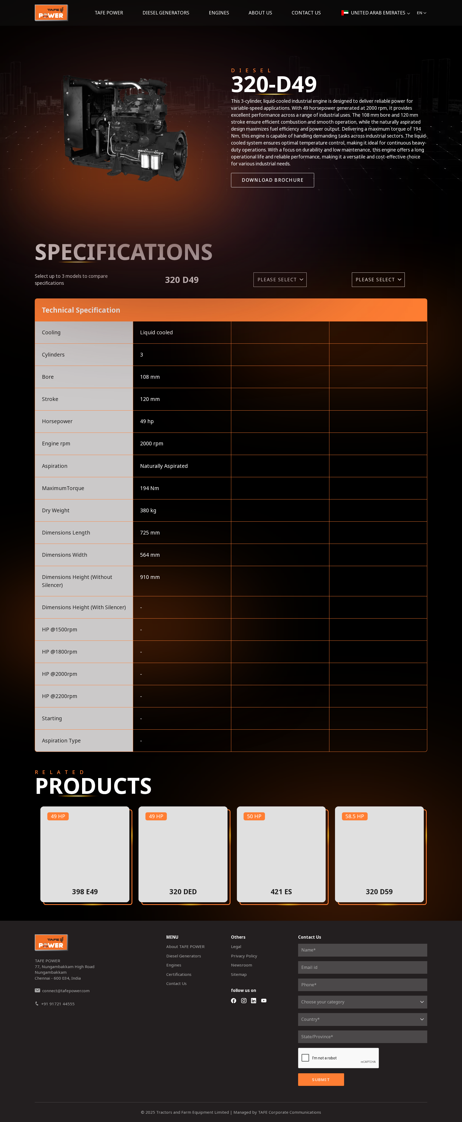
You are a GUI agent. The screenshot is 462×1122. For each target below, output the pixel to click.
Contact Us (306, 13)
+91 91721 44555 (58, 1003)
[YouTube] (263, 1001)
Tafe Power (109, 13)
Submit (321, 1079)
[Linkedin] (253, 1001)
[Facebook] (233, 1001)
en (419, 12)
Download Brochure (272, 180)
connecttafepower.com (66, 990)
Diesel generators (166, 13)
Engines (219, 13)
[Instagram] (243, 1001)
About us (260, 13)
